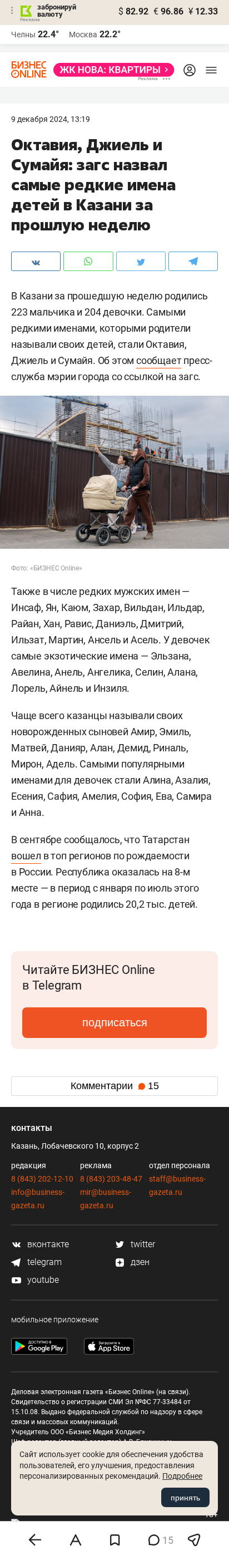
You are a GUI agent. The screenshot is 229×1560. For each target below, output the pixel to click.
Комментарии (115, 1085)
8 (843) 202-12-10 (42, 1178)
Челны (23, 34)
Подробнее (182, 1476)
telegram (43, 1262)
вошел (26, 856)
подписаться (114, 1022)
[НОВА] (111, 70)
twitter (141, 1244)
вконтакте (47, 1244)
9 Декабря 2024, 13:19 (50, 119)
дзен (139, 1262)
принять (185, 1497)
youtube (42, 1279)
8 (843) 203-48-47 (111, 1178)
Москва (83, 34)
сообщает (158, 360)
